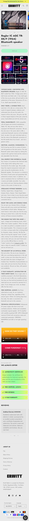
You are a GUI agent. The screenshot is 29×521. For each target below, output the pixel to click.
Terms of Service (7, 462)
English (20, 506)
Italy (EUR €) (9, 506)
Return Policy (6, 454)
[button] (2, 5)
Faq (4, 451)
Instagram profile (19, 243)
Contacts (5, 469)
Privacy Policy (7, 465)
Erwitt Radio (12, 517)
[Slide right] (18, 32)
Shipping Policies (7, 458)
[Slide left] (11, 32)
